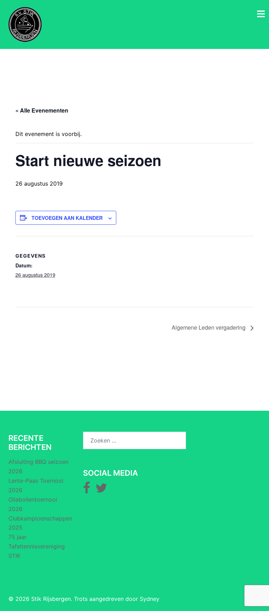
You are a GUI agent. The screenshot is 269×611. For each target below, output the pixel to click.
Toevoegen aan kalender (67, 217)
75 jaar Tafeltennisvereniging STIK (36, 546)
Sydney (149, 598)
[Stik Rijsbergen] (25, 23)
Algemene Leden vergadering (209, 327)
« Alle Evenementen (41, 110)
